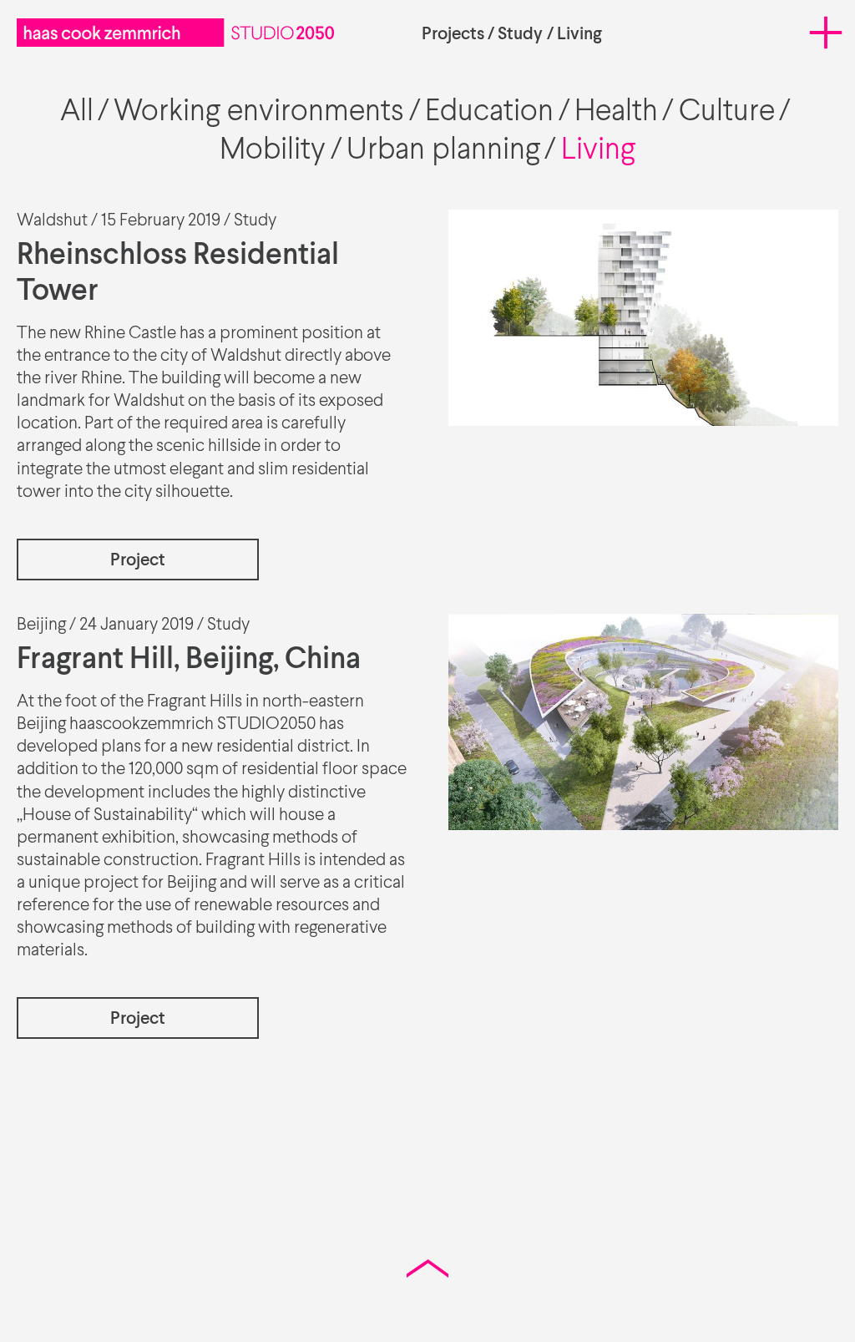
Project (137, 561)
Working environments (259, 112)
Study (520, 34)
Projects (453, 34)
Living (579, 34)
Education (489, 112)
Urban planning (443, 150)
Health (616, 112)
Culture (727, 112)
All (77, 112)
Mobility (273, 150)
